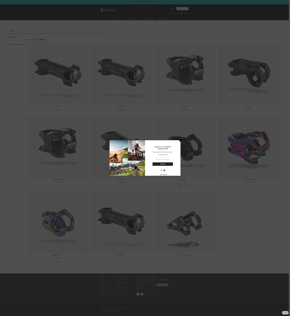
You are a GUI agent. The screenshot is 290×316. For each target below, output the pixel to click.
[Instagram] (164, 170)
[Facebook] (161, 170)
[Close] (180, 140)
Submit (162, 164)
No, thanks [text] (163, 174)
